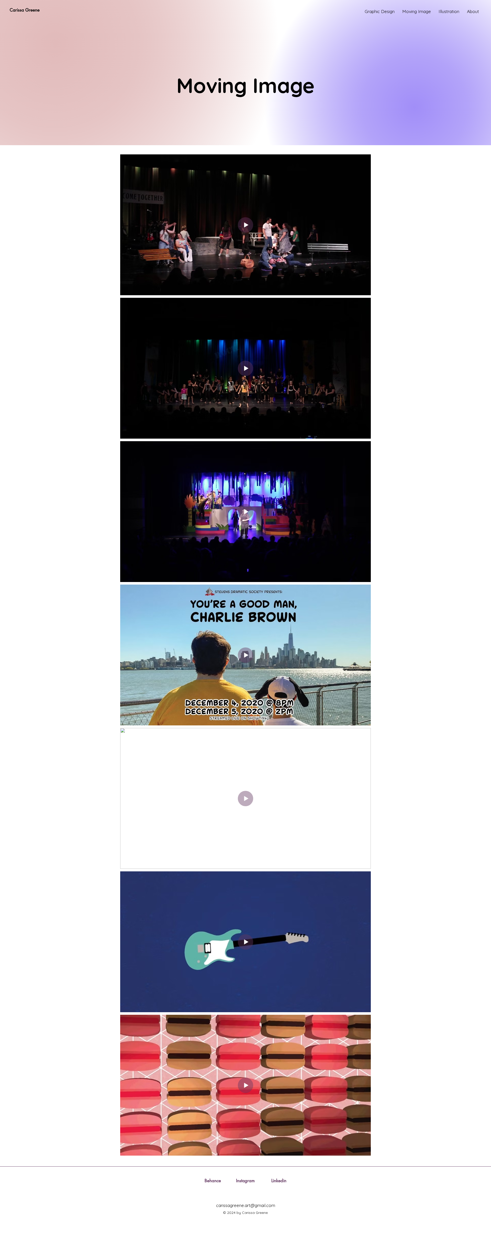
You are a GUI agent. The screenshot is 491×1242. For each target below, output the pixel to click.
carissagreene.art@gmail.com (245, 1205)
